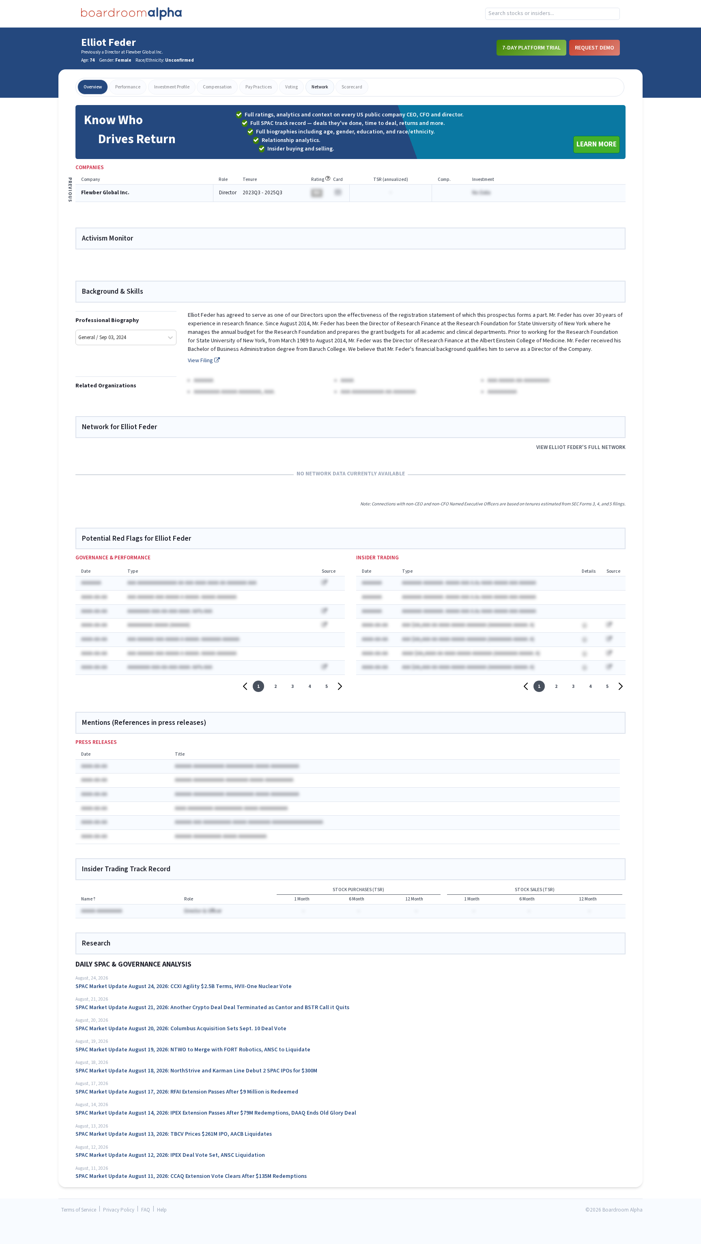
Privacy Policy (118, 1210)
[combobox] (552, 14)
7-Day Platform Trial (531, 47)
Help (162, 1210)
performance (127, 87)
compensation (217, 87)
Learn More (596, 144)
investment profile (171, 87)
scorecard (352, 87)
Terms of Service (78, 1210)
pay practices (258, 87)
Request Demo (594, 47)
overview (93, 87)
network (320, 87)
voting (291, 87)
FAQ (145, 1210)
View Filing (201, 360)
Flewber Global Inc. (105, 192)
